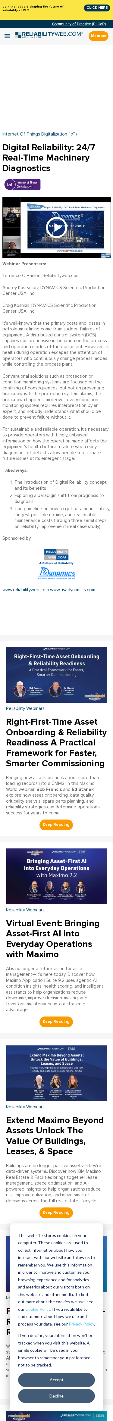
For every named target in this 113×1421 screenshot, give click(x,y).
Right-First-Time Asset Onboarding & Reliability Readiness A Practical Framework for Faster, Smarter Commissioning (56, 742)
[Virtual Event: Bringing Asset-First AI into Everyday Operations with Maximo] (56, 876)
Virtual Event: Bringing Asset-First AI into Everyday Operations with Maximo (53, 939)
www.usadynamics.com (72, 590)
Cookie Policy (37, 1309)
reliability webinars (25, 708)
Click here (97, 7)
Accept (57, 1379)
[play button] (56, 227)
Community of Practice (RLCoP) (79, 24)
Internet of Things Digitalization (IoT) (39, 134)
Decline (56, 1395)
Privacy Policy (81, 1323)
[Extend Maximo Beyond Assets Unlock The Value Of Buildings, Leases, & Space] (56, 1072)
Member (99, 35)
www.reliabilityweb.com (25, 590)
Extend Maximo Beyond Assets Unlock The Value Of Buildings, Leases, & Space (55, 1136)
